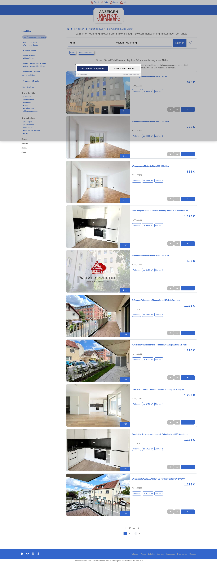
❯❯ (138, 533)
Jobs (24, 152)
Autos (24, 148)
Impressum (170, 554)
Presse (143, 554)
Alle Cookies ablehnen (124, 68)
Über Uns (160, 554)
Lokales (151, 554)
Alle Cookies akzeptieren (92, 68)
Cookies (192, 554)
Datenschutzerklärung (131, 74)
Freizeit (25, 143)
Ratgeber (134, 554)
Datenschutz (182, 554)
